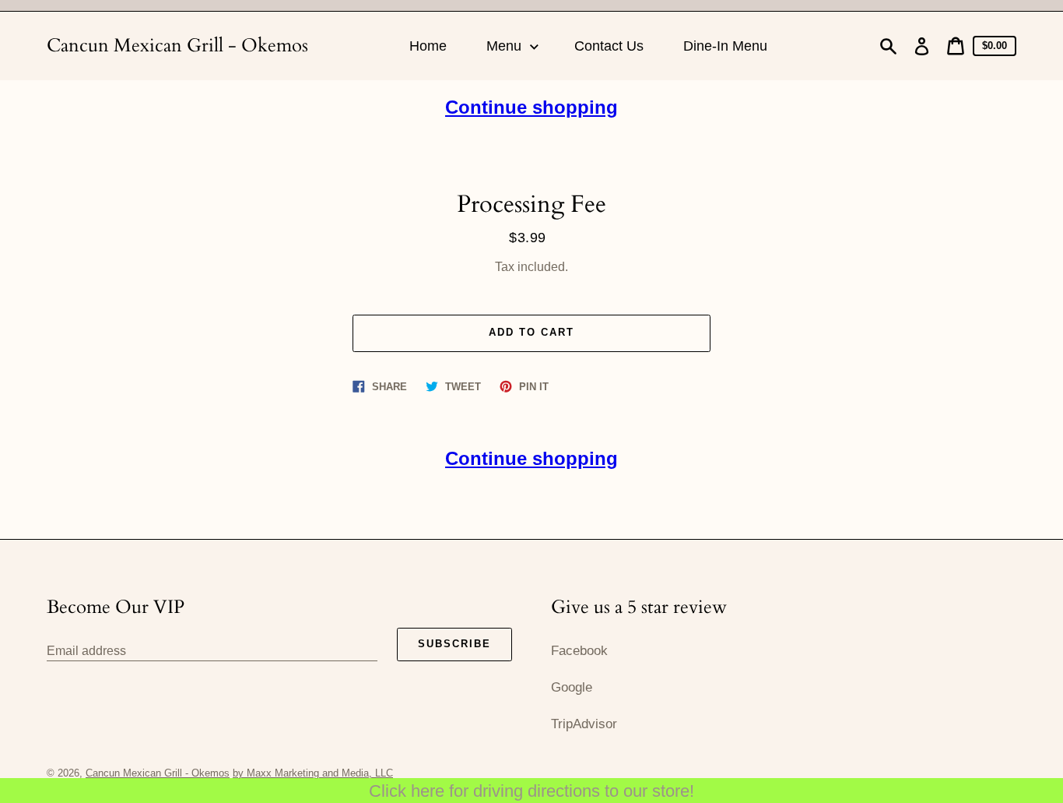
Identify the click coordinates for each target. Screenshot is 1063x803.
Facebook (579, 650)
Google (571, 687)
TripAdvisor (584, 724)
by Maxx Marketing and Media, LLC (313, 773)
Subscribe (454, 644)
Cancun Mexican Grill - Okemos (177, 45)
